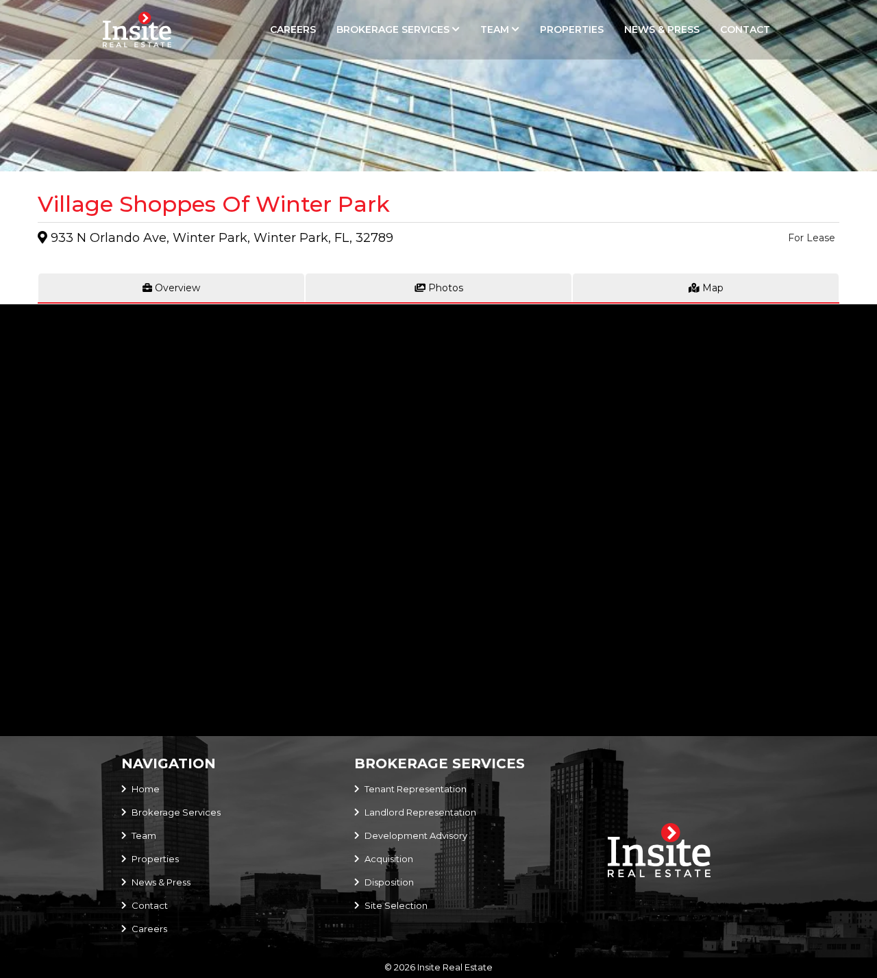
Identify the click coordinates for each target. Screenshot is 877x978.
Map (712, 288)
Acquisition (389, 858)
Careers (293, 29)
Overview (176, 288)
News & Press (662, 29)
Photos (444, 288)
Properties (572, 29)
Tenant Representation (416, 788)
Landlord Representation (420, 812)
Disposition (389, 882)
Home (146, 788)
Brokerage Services (392, 29)
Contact (745, 29)
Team (494, 29)
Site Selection (396, 905)
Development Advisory (416, 835)
